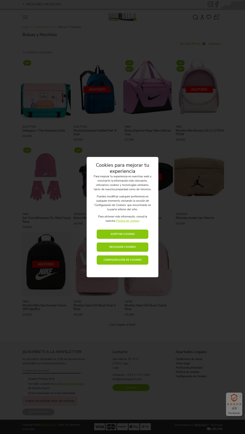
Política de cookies (128, 221)
